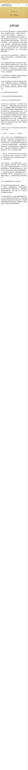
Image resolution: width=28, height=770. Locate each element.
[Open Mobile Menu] (25, 5)
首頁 (11, 15)
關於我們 (16, 15)
